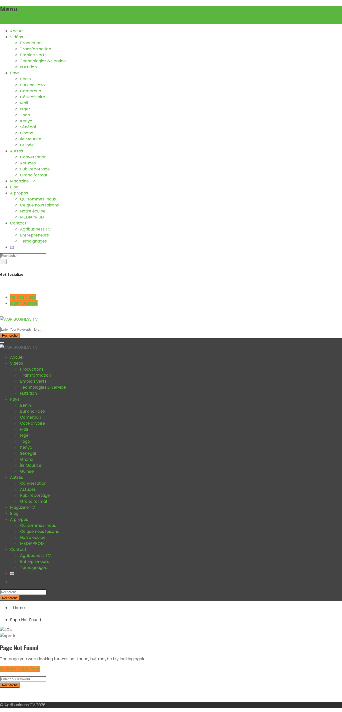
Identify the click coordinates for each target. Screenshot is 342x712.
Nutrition (28, 67)
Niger (25, 109)
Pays (14, 73)
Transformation (35, 49)
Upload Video (23, 297)
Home (19, 608)
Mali (24, 103)
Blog (14, 187)
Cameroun (30, 91)
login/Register (24, 303)
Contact (18, 223)
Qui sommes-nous (38, 199)
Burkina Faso (32, 85)
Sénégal (28, 127)
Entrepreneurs (34, 235)
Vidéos (16, 37)
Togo (25, 115)
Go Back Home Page (20, 669)
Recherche (10, 335)
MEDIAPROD (32, 217)
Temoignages (33, 241)
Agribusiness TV (35, 229)
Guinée (27, 145)
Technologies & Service (43, 61)
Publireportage (35, 169)
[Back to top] (1, 695)
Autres (16, 151)
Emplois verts (33, 55)
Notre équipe (33, 211)
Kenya (26, 121)
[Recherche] (3, 261)
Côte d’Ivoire (32, 97)
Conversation (33, 157)
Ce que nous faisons (39, 205)
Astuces (28, 163)
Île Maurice (30, 139)
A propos (19, 193)
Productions (32, 43)
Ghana (26, 133)
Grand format (34, 175)
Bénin (25, 79)
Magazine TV (22, 181)
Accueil (17, 31)
